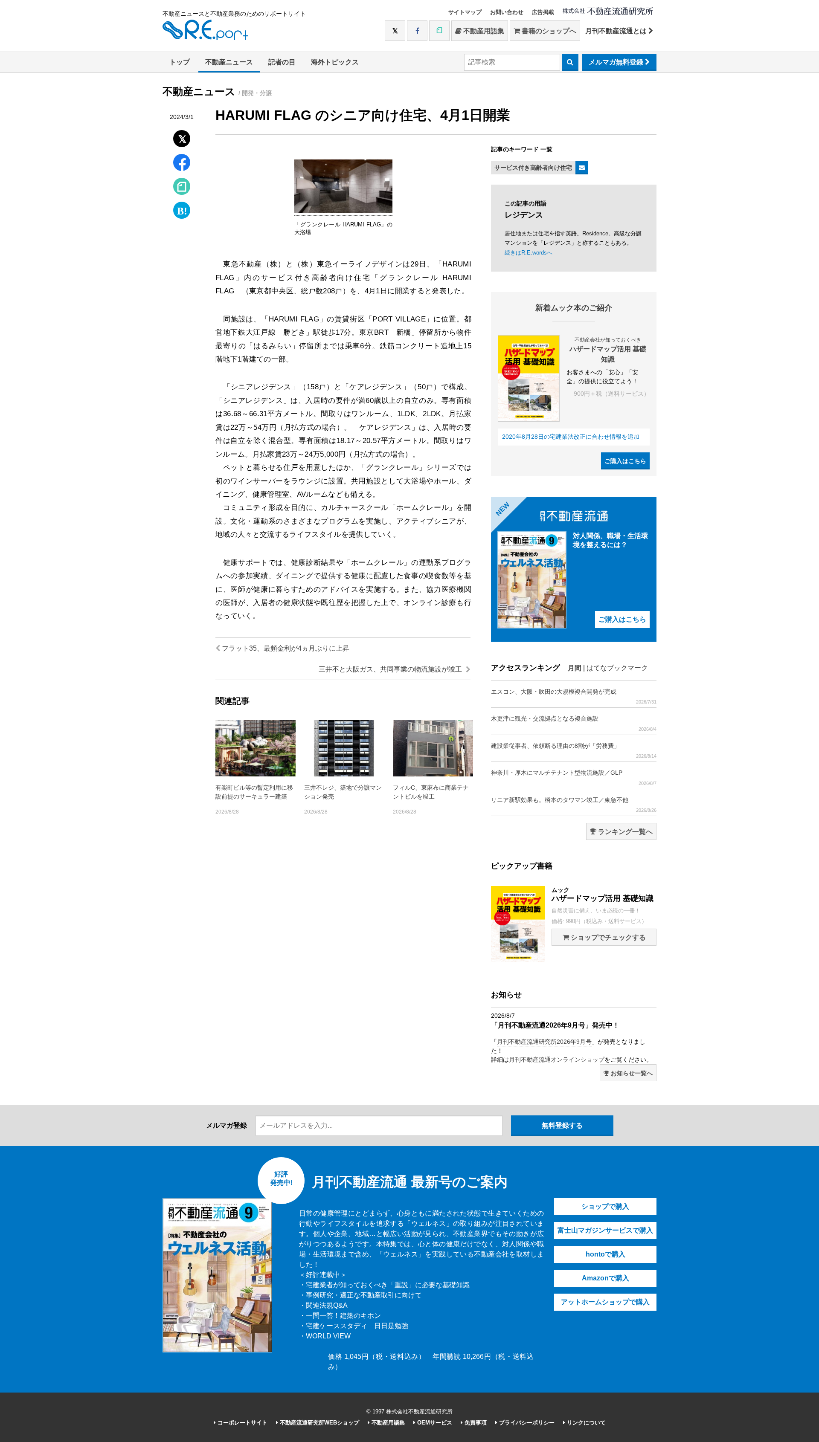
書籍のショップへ (548, 31)
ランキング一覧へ (624, 831)
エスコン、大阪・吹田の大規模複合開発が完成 (573, 696)
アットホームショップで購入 (605, 1302)
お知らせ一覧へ (631, 1073)
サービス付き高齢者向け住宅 (533, 167)
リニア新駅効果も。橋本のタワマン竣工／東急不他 (573, 804)
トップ (179, 62)
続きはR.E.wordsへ (528, 252)
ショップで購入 (605, 1206)
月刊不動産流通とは (616, 31)
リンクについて (585, 1422)
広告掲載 (543, 12)
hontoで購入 (605, 1254)
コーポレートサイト (241, 1422)
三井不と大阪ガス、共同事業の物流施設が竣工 (391, 669)
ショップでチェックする (607, 937)
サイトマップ (465, 12)
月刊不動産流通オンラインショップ (556, 1059)
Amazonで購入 (605, 1278)
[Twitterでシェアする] (182, 136)
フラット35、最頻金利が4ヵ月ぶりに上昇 (284, 648)
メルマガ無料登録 (617, 62)
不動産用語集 (483, 31)
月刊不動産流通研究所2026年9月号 (544, 1041)
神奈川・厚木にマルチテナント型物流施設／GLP (573, 777)
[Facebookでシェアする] (182, 163)
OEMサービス (433, 1422)
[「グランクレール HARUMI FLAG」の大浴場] (343, 211)
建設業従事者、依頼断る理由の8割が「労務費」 (573, 750)
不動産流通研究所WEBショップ (318, 1422)
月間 (574, 668)
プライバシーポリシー (526, 1422)
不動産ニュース (229, 62)
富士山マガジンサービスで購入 (605, 1230)
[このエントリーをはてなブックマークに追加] (182, 208)
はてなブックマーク (617, 668)
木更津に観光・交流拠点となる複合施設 (573, 723)
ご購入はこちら (625, 461)
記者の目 (282, 62)
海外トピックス (335, 62)
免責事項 (475, 1422)
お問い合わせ (506, 12)
